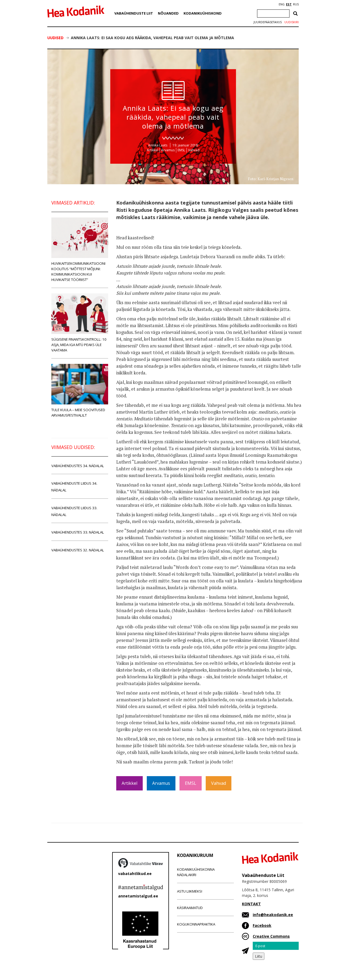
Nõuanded (168, 13)
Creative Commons (271, 936)
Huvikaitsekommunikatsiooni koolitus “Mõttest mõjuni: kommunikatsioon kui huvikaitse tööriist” (78, 271)
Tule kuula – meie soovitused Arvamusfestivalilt (78, 412)
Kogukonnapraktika (196, 924)
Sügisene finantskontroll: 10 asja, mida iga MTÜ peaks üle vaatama (79, 345)
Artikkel (152, 150)
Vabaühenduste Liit (133, 13)
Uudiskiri (291, 22)
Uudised (55, 37)
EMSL (181, 150)
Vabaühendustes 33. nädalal (77, 532)
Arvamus (168, 150)
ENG (282, 4)
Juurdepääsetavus (268, 22)
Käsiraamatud (190, 907)
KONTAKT (251, 903)
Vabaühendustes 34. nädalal (77, 465)
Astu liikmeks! (189, 891)
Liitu (258, 956)
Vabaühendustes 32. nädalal (77, 550)
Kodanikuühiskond (203, 13)
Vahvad (193, 150)
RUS (296, 4)
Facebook (262, 925)
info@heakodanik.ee (273, 914)
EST (289, 4)
